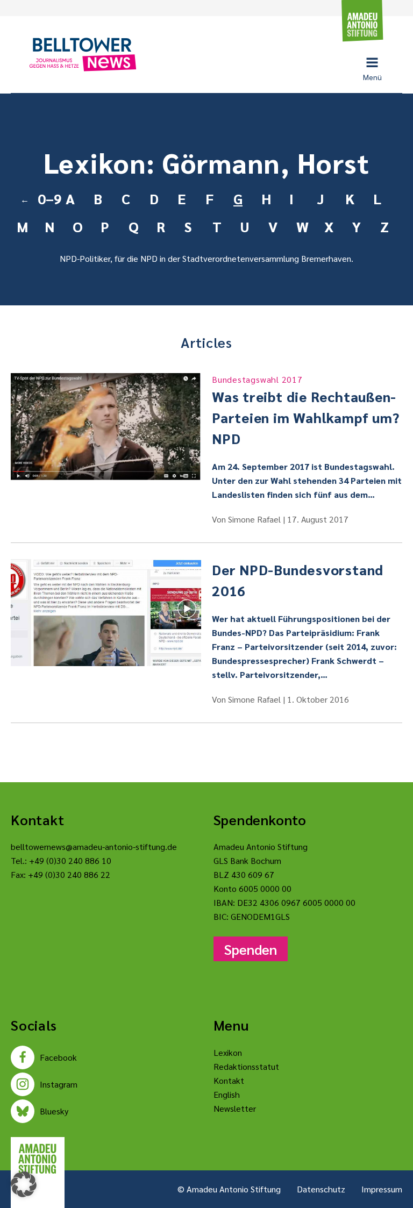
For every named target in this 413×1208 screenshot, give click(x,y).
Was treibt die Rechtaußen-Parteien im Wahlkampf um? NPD (306, 410)
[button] (23, 1184)
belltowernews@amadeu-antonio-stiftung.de (94, 846)
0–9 (47, 198)
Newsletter (234, 1108)
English (226, 1094)
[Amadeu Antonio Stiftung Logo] (38, 1159)
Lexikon (227, 1052)
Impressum (381, 1189)
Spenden (250, 949)
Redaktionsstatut (246, 1066)
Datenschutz (321, 1189)
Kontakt (228, 1080)
